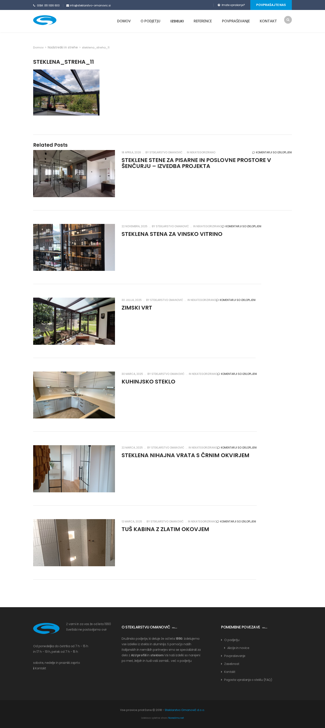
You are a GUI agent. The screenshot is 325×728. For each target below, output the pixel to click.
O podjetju (150, 21)
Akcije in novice (238, 648)
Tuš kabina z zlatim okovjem (165, 529)
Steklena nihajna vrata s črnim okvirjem (185, 455)
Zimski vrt (137, 308)
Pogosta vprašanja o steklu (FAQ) (248, 680)
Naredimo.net (176, 718)
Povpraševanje (236, 21)
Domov (124, 21)
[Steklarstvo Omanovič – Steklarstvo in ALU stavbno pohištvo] (52, 20)
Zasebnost (231, 664)
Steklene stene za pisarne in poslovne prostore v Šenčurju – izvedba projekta (196, 163)
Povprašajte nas (271, 5)
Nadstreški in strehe (63, 47)
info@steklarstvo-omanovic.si (90, 5)
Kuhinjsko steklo (148, 381)
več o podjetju (181, 661)
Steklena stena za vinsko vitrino (172, 234)
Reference (203, 21)
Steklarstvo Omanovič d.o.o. (185, 710)
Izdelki (177, 21)
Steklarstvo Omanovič (165, 152)
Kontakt (268, 21)
